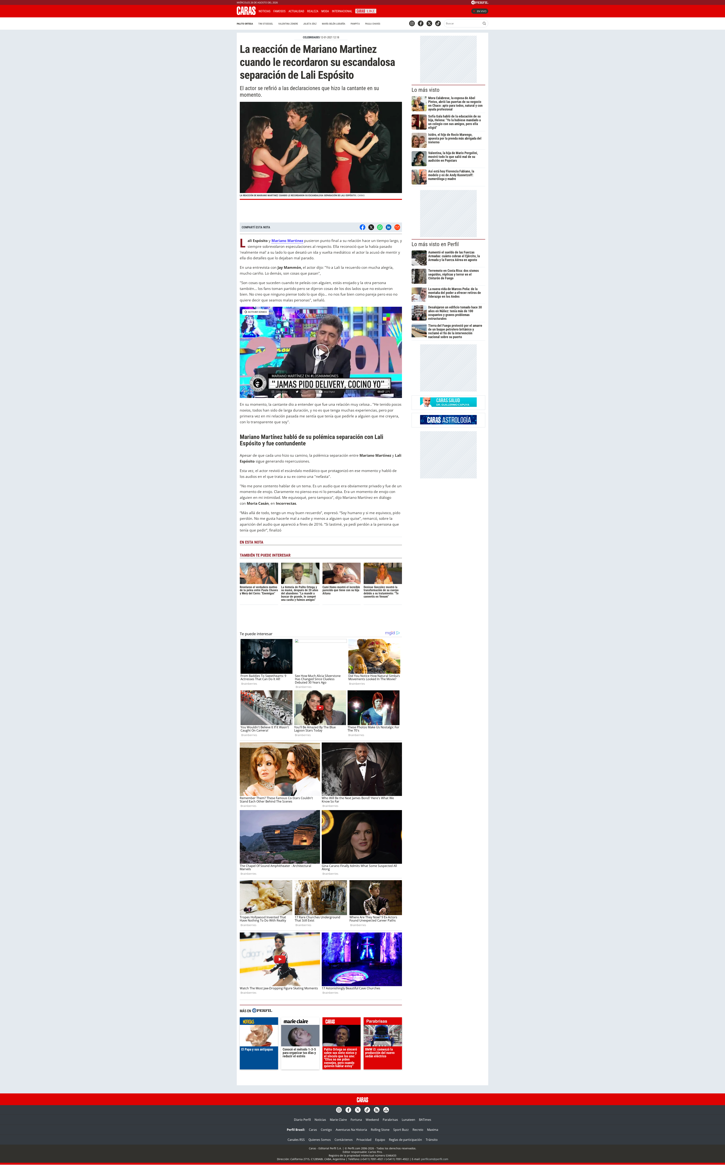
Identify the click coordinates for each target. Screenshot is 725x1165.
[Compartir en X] (371, 227)
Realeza (312, 11)
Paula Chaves (372, 23)
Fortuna (356, 1120)
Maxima (432, 1130)
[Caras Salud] (448, 406)
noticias (259, 1022)
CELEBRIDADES (311, 37)
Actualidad (296, 11)
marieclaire (300, 1022)
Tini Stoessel (265, 23)
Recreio (418, 1130)
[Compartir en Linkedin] (388, 227)
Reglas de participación (405, 1140)
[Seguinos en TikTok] (438, 23)
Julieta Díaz (310, 23)
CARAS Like (365, 10)
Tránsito (432, 1140)
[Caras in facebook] (420, 23)
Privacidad (363, 1140)
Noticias (264, 11)
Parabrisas (390, 1120)
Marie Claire (338, 1120)
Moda (325, 11)
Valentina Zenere (288, 23)
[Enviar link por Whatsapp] (380, 227)
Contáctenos (344, 1140)
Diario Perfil (302, 1120)
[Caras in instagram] (412, 23)
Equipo (380, 1140)
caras (341, 1022)
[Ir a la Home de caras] (246, 14)
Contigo (326, 1130)
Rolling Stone (380, 1130)
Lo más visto (426, 90)
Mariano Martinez (287, 240)
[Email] (397, 227)
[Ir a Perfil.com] (479, 3)
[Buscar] (484, 23)
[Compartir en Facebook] (362, 227)
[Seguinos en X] (429, 23)
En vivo (481, 11)
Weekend (372, 1120)
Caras (313, 1130)
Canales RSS (296, 1140)
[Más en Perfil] (262, 1011)
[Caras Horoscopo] (448, 423)
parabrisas (383, 1022)
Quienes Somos (320, 1140)
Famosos (279, 11)
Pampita (355, 23)
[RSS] (376, 1110)
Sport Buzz (401, 1130)
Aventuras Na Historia (351, 1130)
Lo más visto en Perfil (435, 244)
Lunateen (408, 1120)
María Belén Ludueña (333, 23)
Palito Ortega (245, 23)
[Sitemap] (386, 1110)
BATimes (425, 1120)
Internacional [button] (342, 11)
